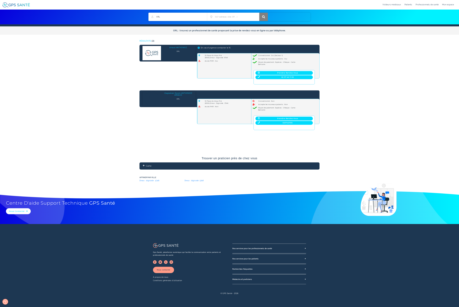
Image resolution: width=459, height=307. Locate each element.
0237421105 (288, 123)
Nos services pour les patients (269, 258)
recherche (263, 17)
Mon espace (448, 4)
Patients (408, 4)
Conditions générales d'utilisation (167, 280)
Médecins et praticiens (269, 279)
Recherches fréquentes (269, 269)
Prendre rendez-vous (287, 73)
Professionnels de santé (427, 4)
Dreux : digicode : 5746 (149, 181)
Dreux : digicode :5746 (194, 181)
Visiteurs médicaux (391, 4)
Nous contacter (163, 270)
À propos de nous (160, 277)
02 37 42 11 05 (287, 77)
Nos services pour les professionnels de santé (269, 248)
